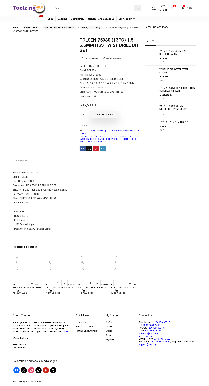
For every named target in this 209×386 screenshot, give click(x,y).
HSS (122, 136)
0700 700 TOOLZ (162, 339)
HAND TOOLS (30, 27)
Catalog (62, 18)
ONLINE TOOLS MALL (95, 139)
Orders (109, 331)
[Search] (137, 8)
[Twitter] (24, 370)
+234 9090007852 (153, 330)
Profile (109, 322)
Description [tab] (22, 160)
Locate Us (81, 322)
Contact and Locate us (101, 18)
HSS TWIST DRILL (132, 136)
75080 (102, 136)
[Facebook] (16, 370)
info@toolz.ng (146, 336)
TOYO (161, 130)
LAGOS (82, 139)
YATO (161, 62)
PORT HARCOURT (113, 139)
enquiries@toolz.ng (148, 333)
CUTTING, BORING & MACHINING (59, 27)
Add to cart (104, 114)
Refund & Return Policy (87, 331)
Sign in (109, 335)
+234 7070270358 (152, 325)
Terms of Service (84, 326)
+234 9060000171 (162, 322)
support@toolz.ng (148, 344)
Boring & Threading (91, 27)
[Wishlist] (163, 7)
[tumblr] (53, 370)
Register (110, 339)
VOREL (162, 80)
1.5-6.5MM (89, 136)
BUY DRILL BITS (112, 136)
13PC (97, 136)
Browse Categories (30, 18)
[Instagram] (31, 370)
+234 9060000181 (156, 328)
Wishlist (109, 326)
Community (77, 18)
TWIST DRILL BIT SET (107, 142)
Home (16, 27)
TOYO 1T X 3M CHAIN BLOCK (174, 122)
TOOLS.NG (92, 142)
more (66, 331)
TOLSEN (83, 125)
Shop (50, 18)
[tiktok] (38, 370)
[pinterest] (46, 370)
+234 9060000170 (161, 341)
